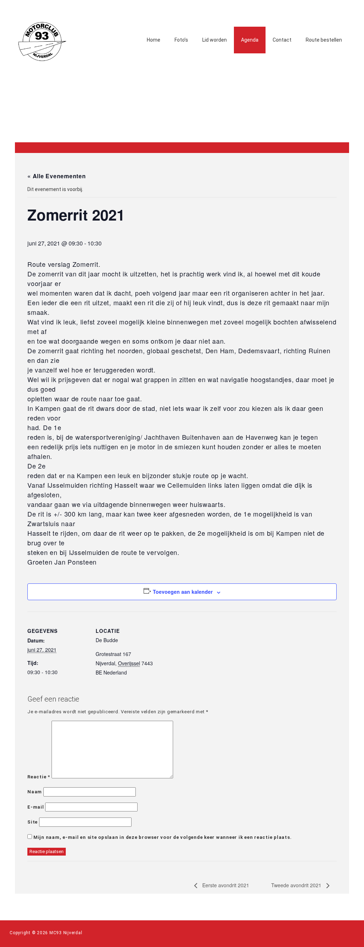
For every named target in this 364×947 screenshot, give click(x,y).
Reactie (38, 776)
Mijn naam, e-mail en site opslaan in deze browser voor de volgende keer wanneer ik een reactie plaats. (162, 837)
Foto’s (181, 40)
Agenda (249, 40)
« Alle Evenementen (56, 176)
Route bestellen (324, 40)
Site (32, 822)
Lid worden (214, 40)
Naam (34, 791)
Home (153, 40)
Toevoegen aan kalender (183, 591)
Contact (282, 40)
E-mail (35, 807)
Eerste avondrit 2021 (225, 885)
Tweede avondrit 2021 (297, 885)
